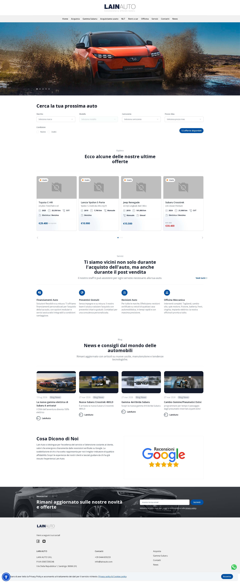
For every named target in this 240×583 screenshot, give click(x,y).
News (175, 18)
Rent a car (133, 18)
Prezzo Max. (170, 114)
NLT (123, 18)
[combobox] (55, 119)
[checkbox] (37, 132)
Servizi (155, 18)
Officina (145, 18)
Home (65, 18)
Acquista (75, 18)
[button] (6, 577)
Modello (82, 114)
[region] (120, 207)
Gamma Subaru (90, 18)
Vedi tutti (201, 278)
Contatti (165, 18)
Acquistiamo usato (109, 18)
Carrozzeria (126, 114)
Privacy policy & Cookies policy (112, 576)
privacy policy (191, 508)
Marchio (39, 114)
